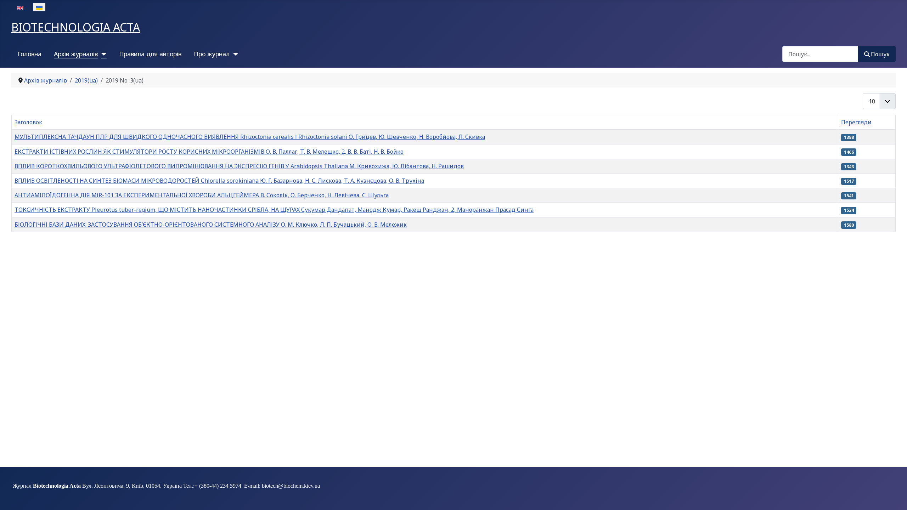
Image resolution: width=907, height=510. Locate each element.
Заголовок (28, 122)
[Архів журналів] (102, 53)
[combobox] (820, 54)
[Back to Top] (894, 496)
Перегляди (856, 122)
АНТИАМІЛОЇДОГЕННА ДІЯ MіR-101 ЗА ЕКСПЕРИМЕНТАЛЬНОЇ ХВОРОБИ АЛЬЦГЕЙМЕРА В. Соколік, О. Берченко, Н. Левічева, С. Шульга (202, 195)
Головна (29, 54)
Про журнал (212, 54)
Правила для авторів (150, 54)
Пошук (880, 54)
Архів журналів (76, 54)
